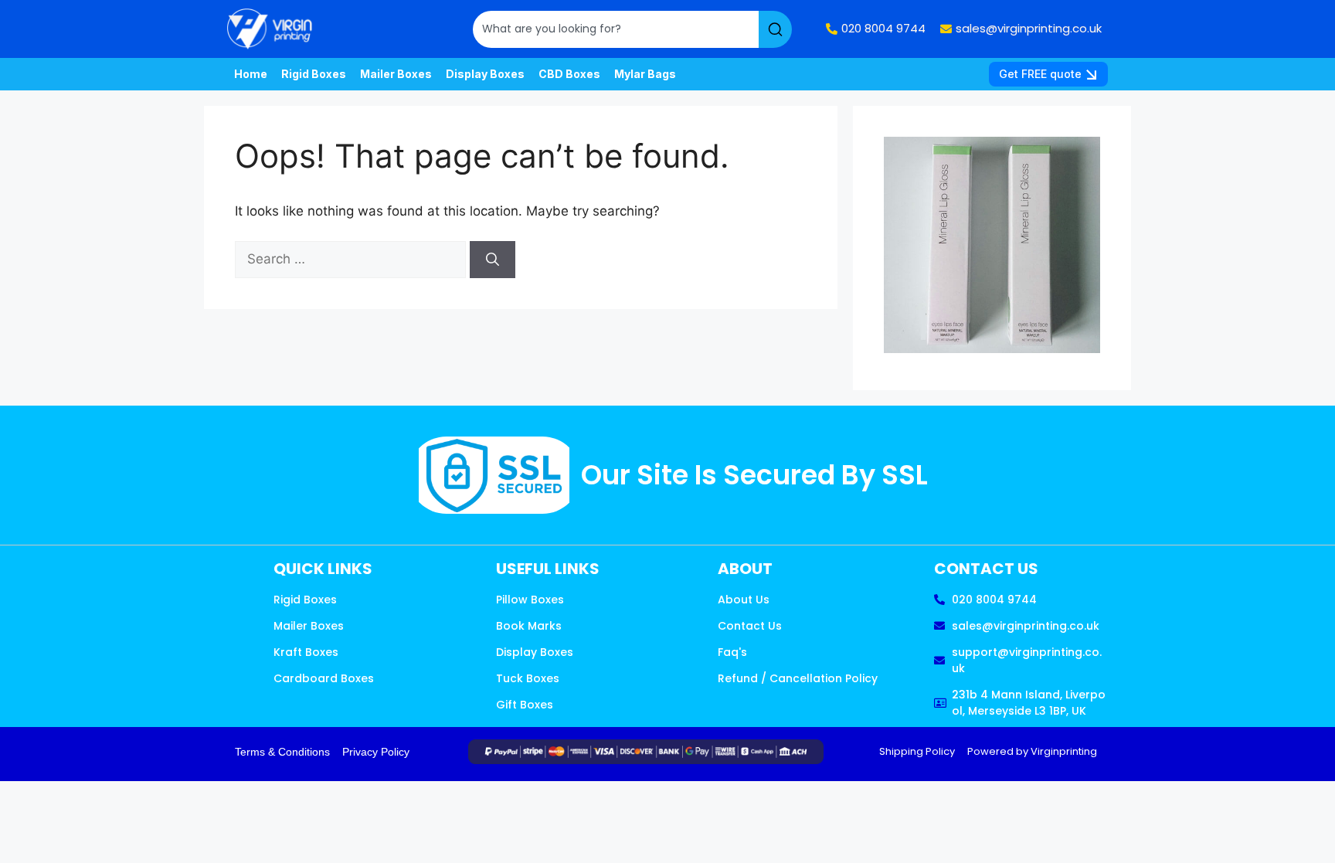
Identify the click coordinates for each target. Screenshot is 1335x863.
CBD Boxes (569, 73)
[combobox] (616, 29)
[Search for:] (352, 259)
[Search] (775, 29)
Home (250, 73)
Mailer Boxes (396, 73)
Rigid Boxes (313, 73)
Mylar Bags (645, 73)
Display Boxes (485, 73)
